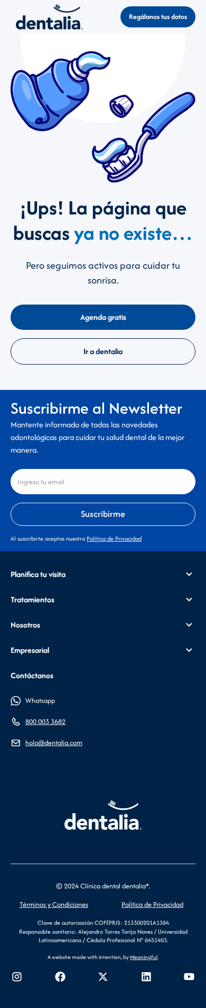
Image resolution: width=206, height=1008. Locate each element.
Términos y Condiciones (54, 904)
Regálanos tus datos (158, 17)
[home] (47, 17)
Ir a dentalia (103, 351)
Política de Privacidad (114, 538)
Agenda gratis (103, 316)
